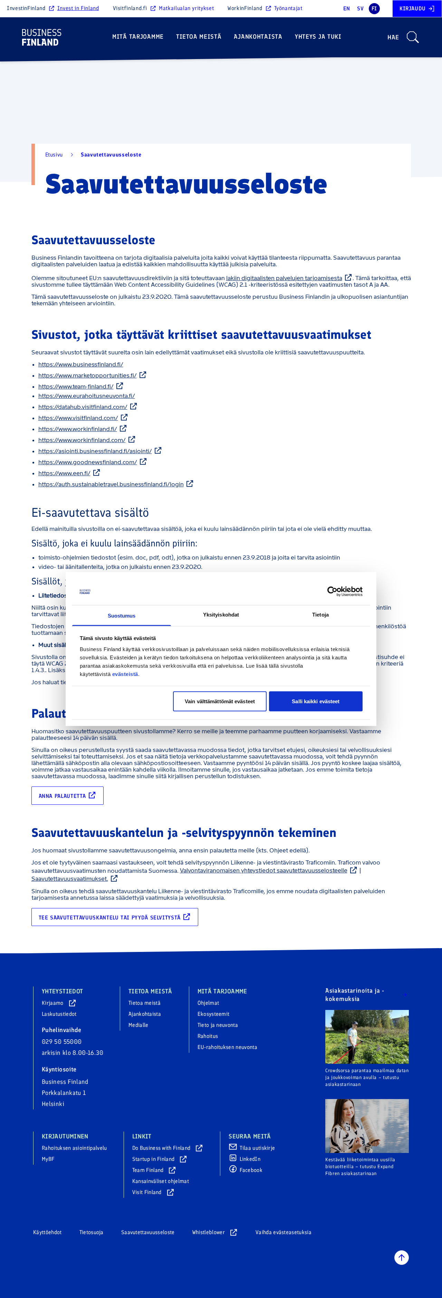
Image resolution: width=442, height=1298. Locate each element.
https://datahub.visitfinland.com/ (82, 406)
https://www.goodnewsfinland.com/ (87, 462)
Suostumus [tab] (122, 615)
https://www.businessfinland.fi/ (80, 364)
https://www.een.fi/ (64, 473)
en (346, 8)
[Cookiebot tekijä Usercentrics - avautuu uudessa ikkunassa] (332, 591)
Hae (393, 37)
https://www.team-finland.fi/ (76, 386)
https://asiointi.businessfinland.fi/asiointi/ (95, 451)
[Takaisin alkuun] (401, 1257)
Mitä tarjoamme (138, 36)
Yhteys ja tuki (318, 36)
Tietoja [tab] (320, 614)
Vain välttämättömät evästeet (220, 701)
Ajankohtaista (258, 36)
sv (360, 8)
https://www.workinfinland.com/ (82, 440)
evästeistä (125, 674)
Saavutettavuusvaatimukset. (69, 878)
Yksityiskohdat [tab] (221, 614)
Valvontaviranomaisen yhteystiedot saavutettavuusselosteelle (263, 870)
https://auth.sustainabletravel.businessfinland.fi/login (111, 484)
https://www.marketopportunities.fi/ (87, 375)
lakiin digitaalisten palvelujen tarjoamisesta (284, 278)
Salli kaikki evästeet (315, 701)
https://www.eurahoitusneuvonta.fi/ (86, 395)
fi (374, 8)
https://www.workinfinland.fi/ (77, 429)
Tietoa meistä (198, 36)
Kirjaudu (413, 8)
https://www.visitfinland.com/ (78, 417)
